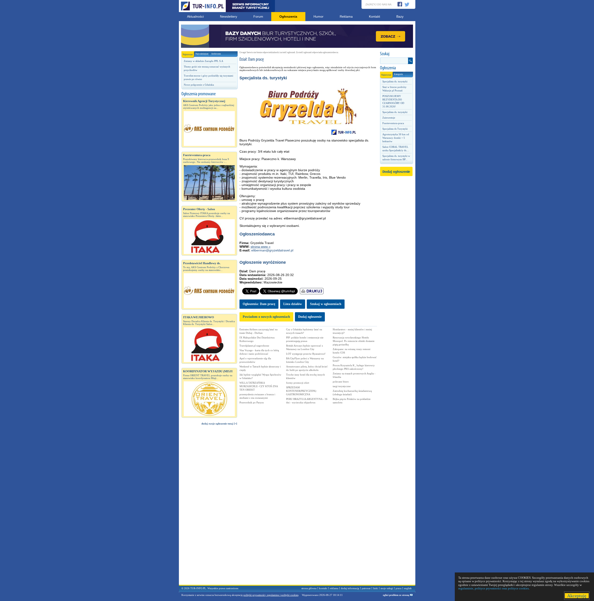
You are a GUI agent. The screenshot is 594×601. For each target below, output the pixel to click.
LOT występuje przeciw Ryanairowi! (306, 353)
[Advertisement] (209, 507)
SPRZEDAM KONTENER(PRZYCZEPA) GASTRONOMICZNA (301, 391)
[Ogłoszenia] (396, 68)
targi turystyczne (342, 386)
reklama (334, 588)
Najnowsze (188, 54)
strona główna (308, 588)
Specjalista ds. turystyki (394, 81)
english (408, 588)
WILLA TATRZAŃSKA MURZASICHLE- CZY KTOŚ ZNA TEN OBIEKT (258, 386)
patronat (366, 588)
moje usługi (387, 588)
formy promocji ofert (297, 382)
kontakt (323, 588)
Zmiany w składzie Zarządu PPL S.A (203, 61)
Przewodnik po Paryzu (251, 402)
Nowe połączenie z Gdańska (199, 84)
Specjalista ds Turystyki (395, 128)
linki (375, 588)
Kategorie (398, 74)
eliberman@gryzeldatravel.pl (272, 250)
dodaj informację (350, 588)
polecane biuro (341, 381)
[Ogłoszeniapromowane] (209, 94)
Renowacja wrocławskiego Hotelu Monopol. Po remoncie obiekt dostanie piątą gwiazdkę (353, 341)
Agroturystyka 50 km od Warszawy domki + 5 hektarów (395, 138)
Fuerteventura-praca (393, 123)
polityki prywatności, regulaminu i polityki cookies (270, 595)
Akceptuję (577, 595)
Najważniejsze (201, 53)
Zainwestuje (388, 117)
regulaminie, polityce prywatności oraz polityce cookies (493, 588)
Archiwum (216, 53)
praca (398, 588)
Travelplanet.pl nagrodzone (254, 345)
